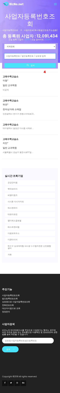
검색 (32, 65)
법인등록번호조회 (10, 298)
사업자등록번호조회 (11, 295)
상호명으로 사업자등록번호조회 (16, 301)
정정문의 (6, 311)
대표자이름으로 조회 (11, 308)
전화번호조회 (8, 305)
